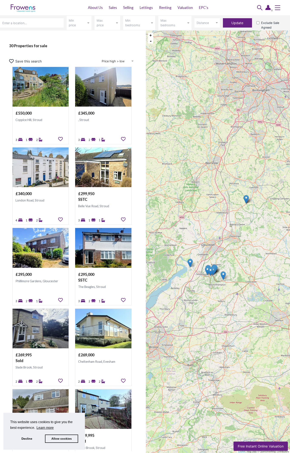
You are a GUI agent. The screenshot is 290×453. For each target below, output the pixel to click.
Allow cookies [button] (61, 438)
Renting (165, 7)
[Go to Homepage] (25, 7)
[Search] (259, 7)
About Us (95, 7)
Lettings (146, 7)
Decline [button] (26, 438)
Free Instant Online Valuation (261, 446)
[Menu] (277, 7)
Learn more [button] (45, 427)
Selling (128, 7)
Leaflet (241, 451)
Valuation (185, 7)
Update (237, 23)
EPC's (203, 7)
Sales (113, 7)
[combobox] (32, 22)
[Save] (60, 139)
